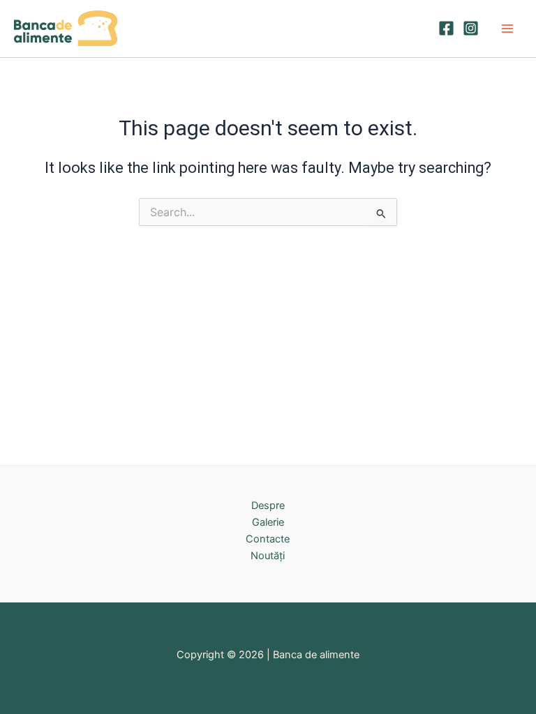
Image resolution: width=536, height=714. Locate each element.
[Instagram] (471, 28)
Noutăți (268, 555)
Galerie (268, 522)
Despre (268, 505)
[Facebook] (446, 28)
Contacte (268, 539)
